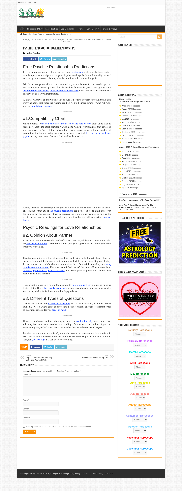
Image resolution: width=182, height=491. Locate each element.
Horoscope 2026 (34, 29)
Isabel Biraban (33, 53)
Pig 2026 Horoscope (130, 188)
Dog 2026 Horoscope (130, 184)
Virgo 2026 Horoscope (131, 122)
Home (22, 29)
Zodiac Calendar (67, 29)
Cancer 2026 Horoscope (131, 116)
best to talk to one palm (56, 288)
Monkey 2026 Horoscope (132, 178)
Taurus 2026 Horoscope (131, 109)
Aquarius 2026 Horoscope (132, 139)
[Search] (159, 37)
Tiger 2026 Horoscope (131, 158)
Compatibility (92, 29)
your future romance (41, 105)
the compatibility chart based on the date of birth (66, 123)
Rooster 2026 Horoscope (132, 181)
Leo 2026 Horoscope (130, 119)
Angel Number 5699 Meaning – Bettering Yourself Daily (40, 358)
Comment (27, 375)
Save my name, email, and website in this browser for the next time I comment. (58, 426)
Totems (80, 29)
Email (26, 409)
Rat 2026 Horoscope (130, 152)
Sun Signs (24, 473)
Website (26, 418)
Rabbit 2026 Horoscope (131, 161)
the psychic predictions (61, 210)
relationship (77, 72)
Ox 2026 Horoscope (130, 155)
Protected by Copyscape (103, 473)
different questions (81, 284)
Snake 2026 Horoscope (131, 168)
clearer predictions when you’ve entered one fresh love (50, 90)
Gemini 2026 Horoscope (131, 112)
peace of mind (59, 309)
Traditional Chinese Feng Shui (94, 357)
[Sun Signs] (32, 12)
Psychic (32, 34)
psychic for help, (84, 321)
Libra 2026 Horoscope (131, 125)
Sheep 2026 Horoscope (131, 175)
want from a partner (36, 243)
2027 (158, 200)
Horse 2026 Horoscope (131, 171)
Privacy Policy (74, 473)
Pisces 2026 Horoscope (131, 142)
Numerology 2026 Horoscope (134, 194)
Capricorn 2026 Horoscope (132, 135)
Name (26, 400)
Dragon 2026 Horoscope (131, 165)
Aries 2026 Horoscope (131, 106)
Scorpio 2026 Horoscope (132, 129)
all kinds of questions (59, 303)
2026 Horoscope (132, 101)
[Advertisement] (140, 66)
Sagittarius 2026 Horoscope (133, 132)
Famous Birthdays (109, 29)
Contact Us (86, 473)
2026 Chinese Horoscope (137, 147)
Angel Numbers (51, 29)
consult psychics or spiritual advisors (44, 270)
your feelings (38, 339)
